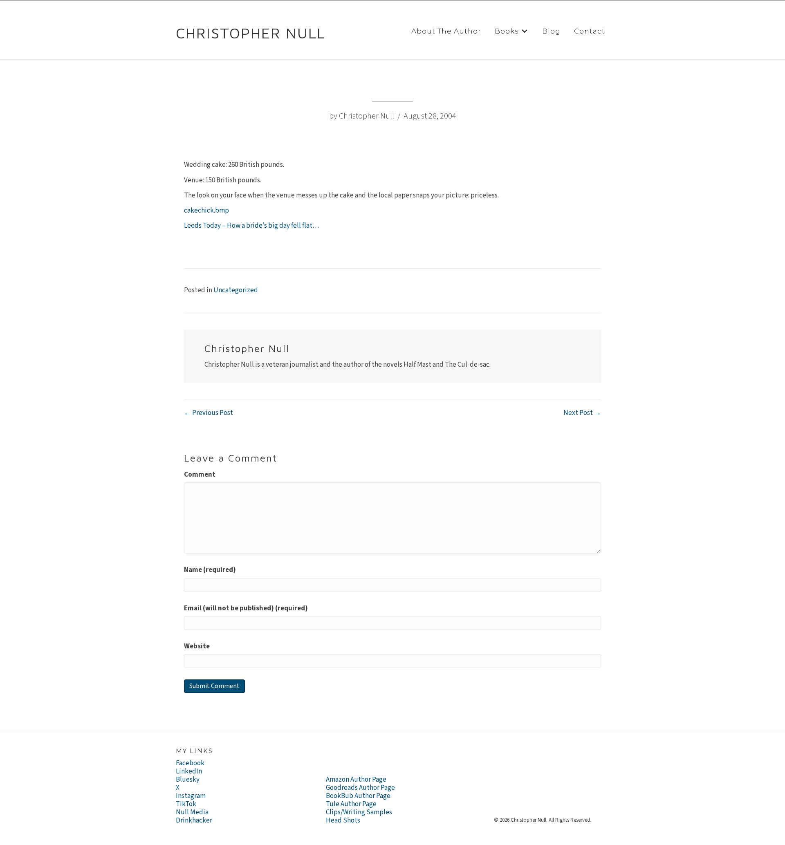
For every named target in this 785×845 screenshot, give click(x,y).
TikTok (186, 804)
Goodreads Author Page (360, 788)
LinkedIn (189, 771)
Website (197, 646)
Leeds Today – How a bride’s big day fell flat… (251, 226)
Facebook (190, 763)
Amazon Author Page (356, 779)
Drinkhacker (194, 820)
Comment (199, 475)
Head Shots (343, 820)
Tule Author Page (351, 804)
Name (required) (210, 570)
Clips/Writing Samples (359, 812)
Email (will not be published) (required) (246, 608)
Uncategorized (235, 290)
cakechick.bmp (206, 210)
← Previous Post (208, 413)
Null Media (192, 812)
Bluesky (188, 779)
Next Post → (582, 413)
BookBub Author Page (358, 796)
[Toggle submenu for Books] (524, 31)
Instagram (191, 796)
